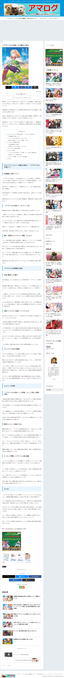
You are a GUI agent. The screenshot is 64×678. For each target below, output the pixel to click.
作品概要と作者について (14, 136)
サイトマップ (50, 674)
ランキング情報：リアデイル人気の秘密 (18, 156)
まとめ (9, 158)
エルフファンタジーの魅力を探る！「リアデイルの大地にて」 (22, 134)
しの (54, 365)
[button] (35, 87)
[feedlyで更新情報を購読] (20, 587)
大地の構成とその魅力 (14, 144)
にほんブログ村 (49, 348)
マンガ (5, 566)
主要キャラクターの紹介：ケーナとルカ (18, 146)
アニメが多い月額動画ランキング (29, 674)
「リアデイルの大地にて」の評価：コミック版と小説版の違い (23, 152)
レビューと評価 (11, 150)
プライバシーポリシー (58, 674)
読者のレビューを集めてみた (15, 154)
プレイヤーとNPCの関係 (14, 148)
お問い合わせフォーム (41, 674)
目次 (20, 131)
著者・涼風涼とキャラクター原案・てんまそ (19, 140)
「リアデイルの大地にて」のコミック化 (18, 138)
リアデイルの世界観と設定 (14, 142)
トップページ (19, 674)
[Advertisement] (32, 30)
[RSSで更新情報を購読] (23, 587)
